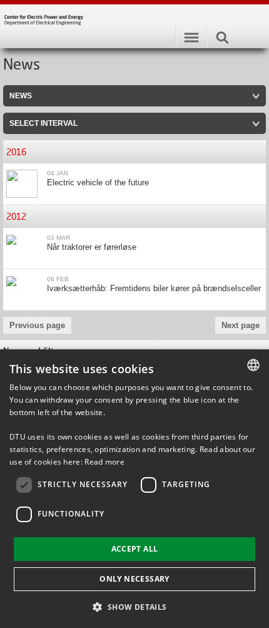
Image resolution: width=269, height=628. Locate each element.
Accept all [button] (134, 548)
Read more (104, 461)
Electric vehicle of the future (98, 182)
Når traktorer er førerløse (91, 247)
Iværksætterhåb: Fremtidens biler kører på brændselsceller (154, 288)
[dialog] (134, 488)
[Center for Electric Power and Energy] (134, 23)
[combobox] (253, 365)
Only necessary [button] (134, 579)
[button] (134, 606)
